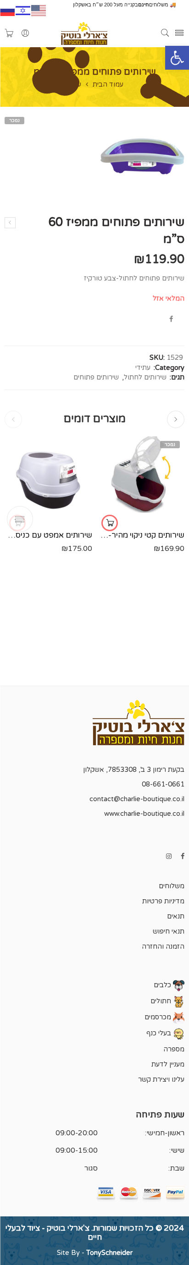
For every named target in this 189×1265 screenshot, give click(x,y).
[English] (39, 9)
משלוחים (171, 886)
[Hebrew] (23, 9)
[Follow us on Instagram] (169, 856)
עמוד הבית (108, 85)
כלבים (163, 985)
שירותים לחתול (145, 377)
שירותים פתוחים (96, 377)
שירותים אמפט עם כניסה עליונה (48, 535)
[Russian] (8, 9)
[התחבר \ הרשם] (25, 33)
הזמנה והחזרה (163, 947)
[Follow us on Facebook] (182, 856)
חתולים (161, 1001)
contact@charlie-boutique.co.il (136, 799)
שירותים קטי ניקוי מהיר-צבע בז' (140, 535)
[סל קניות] (9, 33)
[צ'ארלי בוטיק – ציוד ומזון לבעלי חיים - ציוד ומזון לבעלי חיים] (84, 33)
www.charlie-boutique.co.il (144, 814)
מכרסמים (159, 1017)
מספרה (173, 1049)
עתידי (73, 85)
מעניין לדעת (167, 1064)
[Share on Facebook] (171, 319)
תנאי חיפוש (168, 931)
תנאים (175, 916)
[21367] (140, 156)
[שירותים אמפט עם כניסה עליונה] (48, 480)
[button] (177, 58)
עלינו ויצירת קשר (161, 1080)
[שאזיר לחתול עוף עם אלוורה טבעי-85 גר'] (10, 222)
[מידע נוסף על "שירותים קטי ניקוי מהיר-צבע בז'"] (109, 523)
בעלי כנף (159, 1033)
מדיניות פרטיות (163, 901)
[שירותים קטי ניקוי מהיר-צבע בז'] (140, 480)
